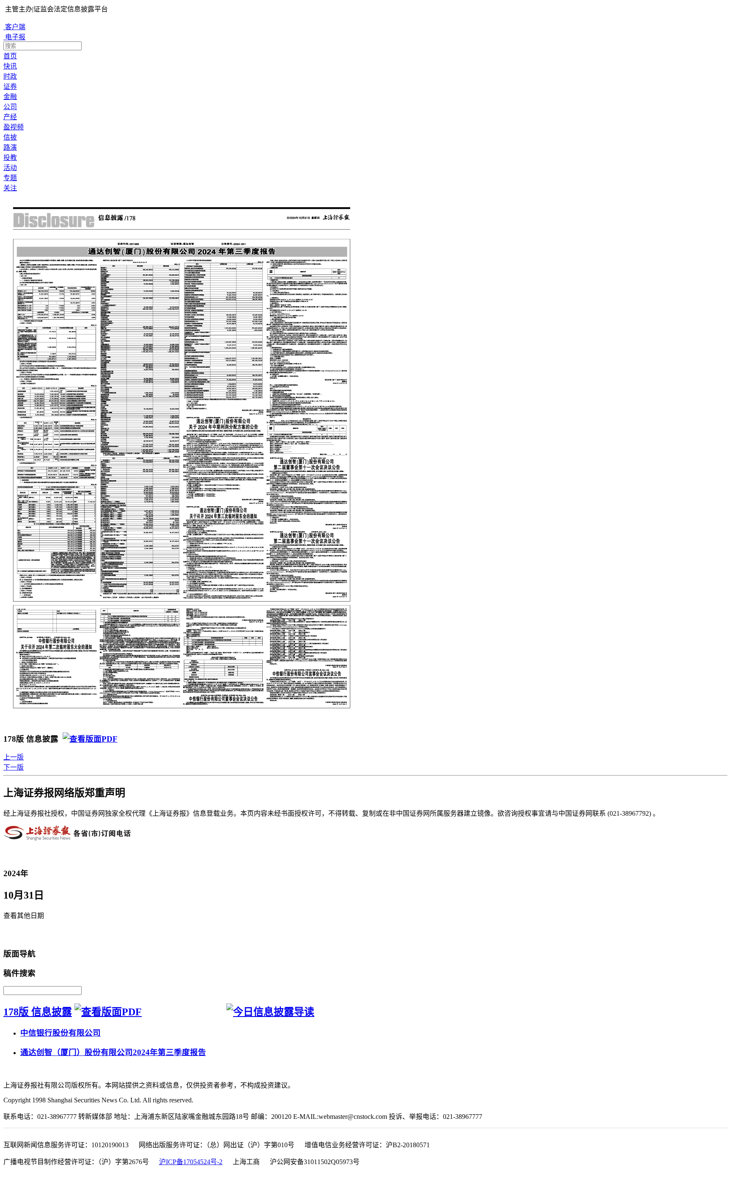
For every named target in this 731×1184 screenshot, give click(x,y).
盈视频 (13, 127)
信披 (10, 137)
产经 (10, 117)
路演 (10, 147)
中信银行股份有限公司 (60, 1032)
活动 (10, 167)
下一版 (13, 767)
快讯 (10, 66)
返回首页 (19, 934)
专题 (10, 177)
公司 (10, 106)
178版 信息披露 (37, 1011)
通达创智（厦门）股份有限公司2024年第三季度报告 (113, 1052)
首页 (10, 56)
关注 (10, 188)
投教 (10, 157)
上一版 (13, 757)
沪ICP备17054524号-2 (191, 1161)
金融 (10, 96)
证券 (10, 86)
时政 (10, 76)
